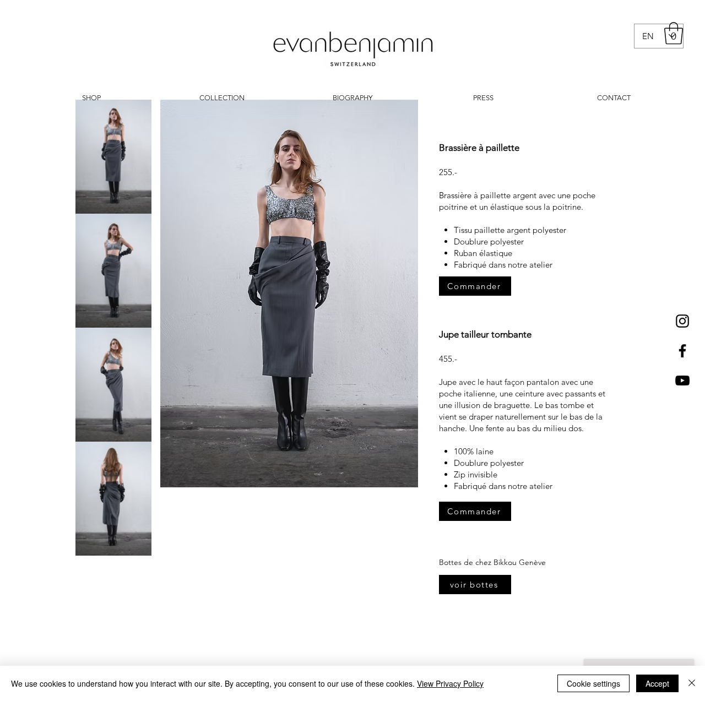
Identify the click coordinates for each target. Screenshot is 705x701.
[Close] (691, 683)
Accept (657, 683)
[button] (673, 33)
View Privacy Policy (450, 683)
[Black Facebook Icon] (682, 351)
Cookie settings (593, 683)
